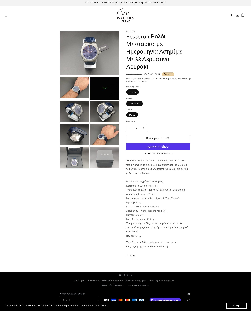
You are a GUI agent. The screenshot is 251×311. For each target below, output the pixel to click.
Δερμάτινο (134, 103)
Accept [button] (236, 306)
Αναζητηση (79, 280)
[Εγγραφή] (95, 300)
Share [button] (132, 255)
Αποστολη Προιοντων (113, 285)
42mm (132, 92)
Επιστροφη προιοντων (138, 285)
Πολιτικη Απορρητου (136, 280)
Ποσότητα (130, 121)
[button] (6, 15)
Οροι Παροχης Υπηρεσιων (162, 280)
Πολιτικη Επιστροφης (112, 280)
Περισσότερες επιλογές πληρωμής (158, 153)
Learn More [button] (101, 305)
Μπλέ (132, 115)
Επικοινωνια (93, 280)
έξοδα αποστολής (162, 79)
